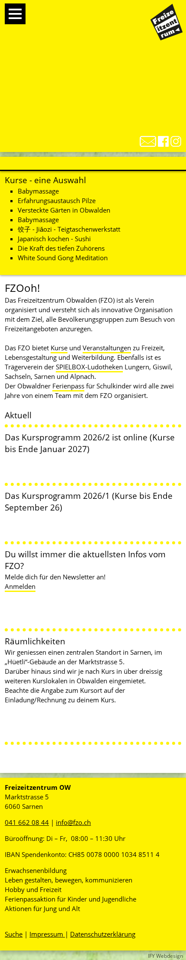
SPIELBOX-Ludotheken (89, 366)
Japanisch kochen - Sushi (54, 238)
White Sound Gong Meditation (63, 257)
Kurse (59, 347)
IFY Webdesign (165, 956)
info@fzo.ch (73, 822)
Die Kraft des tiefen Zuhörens (61, 248)
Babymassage (38, 191)
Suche (13, 934)
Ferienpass (68, 385)
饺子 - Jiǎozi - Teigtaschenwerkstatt (69, 229)
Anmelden (20, 586)
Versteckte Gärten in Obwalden (64, 210)
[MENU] (15, 13)
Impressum (47, 934)
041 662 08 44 (27, 822)
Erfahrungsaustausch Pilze (57, 200)
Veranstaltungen (107, 347)
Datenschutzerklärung (102, 934)
